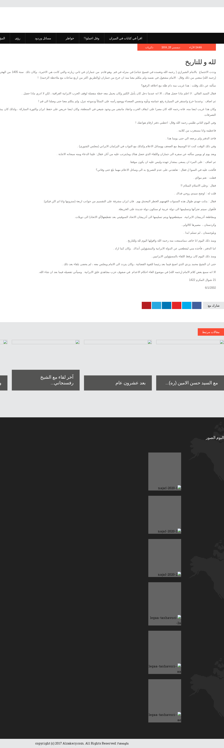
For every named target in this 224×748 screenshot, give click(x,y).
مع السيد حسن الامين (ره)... (192, 383)
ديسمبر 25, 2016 (171, 47)
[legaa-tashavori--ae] (164, 700)
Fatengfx (123, 743)
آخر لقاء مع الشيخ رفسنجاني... (57, 380)
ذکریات (149, 47)
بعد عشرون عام (131, 383)
